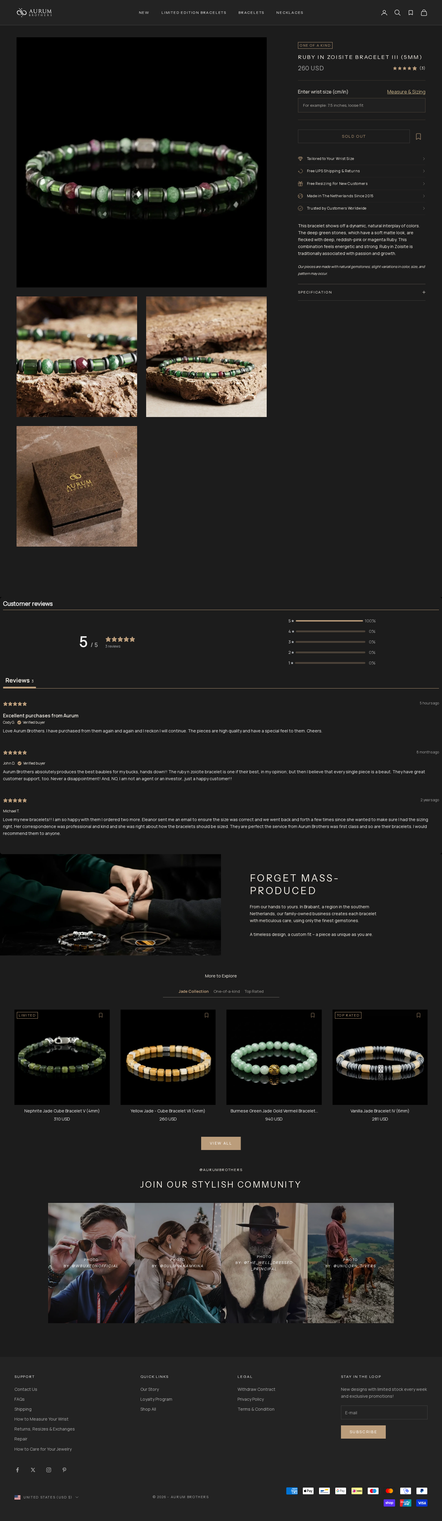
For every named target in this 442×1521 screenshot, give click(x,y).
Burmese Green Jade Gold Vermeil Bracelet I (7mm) (274, 1111)
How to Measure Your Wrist (41, 1419)
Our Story (149, 1389)
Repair (20, 1439)
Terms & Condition (256, 1409)
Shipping (23, 1409)
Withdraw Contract (256, 1389)
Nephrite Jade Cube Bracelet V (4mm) (62, 1111)
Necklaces (289, 12)
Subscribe (363, 1431)
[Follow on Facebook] (17, 1470)
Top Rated (254, 991)
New (144, 12)
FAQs (19, 1399)
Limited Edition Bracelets (193, 12)
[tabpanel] (221, 767)
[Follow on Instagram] (49, 1470)
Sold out (354, 136)
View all (221, 1143)
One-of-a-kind (226, 991)
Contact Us (25, 1389)
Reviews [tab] (19, 680)
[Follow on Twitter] (33, 1470)
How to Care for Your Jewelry (43, 1449)
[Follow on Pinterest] (64, 1470)
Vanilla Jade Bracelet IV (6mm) (380, 1111)
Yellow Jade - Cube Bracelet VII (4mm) (167, 1111)
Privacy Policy (251, 1399)
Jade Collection (194, 991)
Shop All (148, 1409)
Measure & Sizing (406, 91)
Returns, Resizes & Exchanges (44, 1429)
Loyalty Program (156, 1399)
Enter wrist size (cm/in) (323, 91)
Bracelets (251, 12)
